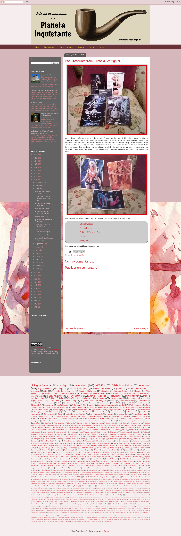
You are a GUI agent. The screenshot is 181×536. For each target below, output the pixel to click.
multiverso (73, 519)
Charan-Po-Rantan (61, 416)
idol (45, 391)
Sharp (131, 421)
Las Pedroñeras (95, 414)
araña (57, 512)
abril (37, 259)
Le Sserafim (54, 401)
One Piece (144, 439)
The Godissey (121, 506)
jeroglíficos (102, 517)
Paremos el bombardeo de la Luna (44, 90)
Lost (46, 495)
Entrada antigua (141, 328)
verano (148, 450)
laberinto (120, 517)
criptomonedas (83, 515)
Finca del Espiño (142, 454)
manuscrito (40, 519)
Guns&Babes (63, 486)
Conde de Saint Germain (78, 479)
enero (38, 269)
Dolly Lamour (93, 481)
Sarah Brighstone (69, 441)
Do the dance (49, 414)
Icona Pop (100, 488)
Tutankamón (67, 508)
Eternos (94, 445)
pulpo (48, 470)
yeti (100, 521)
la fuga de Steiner (123, 414)
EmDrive (51, 483)
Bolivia (63, 477)
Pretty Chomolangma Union (112, 499)
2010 (36, 294)
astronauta (99, 512)
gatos (88, 450)
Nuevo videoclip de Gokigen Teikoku (42, 213)
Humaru (86, 488)
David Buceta (123, 423)
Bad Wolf (96, 452)
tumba (80, 521)
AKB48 (99, 385)
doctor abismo (75, 468)
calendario (81, 385)
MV (43, 459)
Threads (146, 506)
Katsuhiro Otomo (128, 490)
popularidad (138, 519)
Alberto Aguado (54, 421)
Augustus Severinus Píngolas (94, 401)
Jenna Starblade (69, 393)
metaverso (41, 443)
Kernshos (145, 490)
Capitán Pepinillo (145, 477)
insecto (95, 517)
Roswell (129, 501)
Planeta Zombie (72, 434)
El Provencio (67, 412)
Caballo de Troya (99, 477)
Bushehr (147, 436)
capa (39, 515)
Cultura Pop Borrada (113, 479)
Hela (110, 486)
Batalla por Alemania (109, 452)
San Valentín (62, 463)
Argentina (60, 472)
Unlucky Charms (120, 508)
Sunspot (107, 463)
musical (90, 519)
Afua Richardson (59, 423)
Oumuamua (35, 441)
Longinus (127, 492)
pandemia (135, 468)
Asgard (75, 472)
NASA (113, 401)
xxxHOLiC (36, 452)
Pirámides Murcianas (89, 499)
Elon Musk (44, 483)
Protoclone (125, 499)
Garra (127, 483)
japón (85, 389)
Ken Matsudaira (126, 456)
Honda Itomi (46, 488)
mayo (38, 256)
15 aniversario (117, 436)
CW (91, 477)
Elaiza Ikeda (53, 412)
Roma (122, 501)
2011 (36, 291)
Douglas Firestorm (68, 445)
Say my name (81, 503)
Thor (143, 463)
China (77, 454)
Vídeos (91, 47)
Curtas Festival (111, 423)
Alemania (147, 470)
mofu (121, 450)
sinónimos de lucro (48, 418)
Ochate (135, 439)
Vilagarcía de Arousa (76, 465)
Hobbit (141, 486)
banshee (68, 427)
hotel (80, 436)
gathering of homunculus (139, 441)
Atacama (141, 472)
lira (139, 517)
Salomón (38, 503)
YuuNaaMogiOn (69, 450)
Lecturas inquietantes (136, 398)
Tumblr (83, 236)
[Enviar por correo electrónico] (74, 251)
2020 (36, 173)
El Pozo (145, 427)
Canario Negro (126, 477)
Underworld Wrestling (100, 508)
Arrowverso (68, 472)
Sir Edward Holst (81, 410)
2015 (36, 279)
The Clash (112, 506)
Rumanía (136, 501)
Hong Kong (55, 488)
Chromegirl (135, 443)
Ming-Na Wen (97, 459)
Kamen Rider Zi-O (41, 217)
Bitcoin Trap (118, 443)
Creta (96, 479)
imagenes (62, 389)
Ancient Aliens (90, 432)
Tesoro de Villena (84, 506)
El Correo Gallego (83, 445)
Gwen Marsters (133, 396)
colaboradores (70, 403)
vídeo (33, 416)
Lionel (116, 418)
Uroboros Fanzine (47, 465)
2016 (36, 276)
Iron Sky (44, 447)
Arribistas (85, 393)
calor (52, 468)
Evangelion (104, 445)
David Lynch (42, 445)
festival (53, 517)
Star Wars (122, 434)
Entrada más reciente (74, 328)
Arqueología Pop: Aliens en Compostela (49, 115)
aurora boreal (108, 512)
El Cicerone (143, 481)
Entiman (79, 412)
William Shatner (101, 441)
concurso (68, 515)
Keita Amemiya (105, 418)
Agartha (82, 407)
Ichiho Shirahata (141, 403)
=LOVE (49, 452)
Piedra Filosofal (46, 441)
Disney (111, 454)
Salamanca (42, 463)
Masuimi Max (36, 396)
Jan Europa (34, 490)
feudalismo (61, 517)
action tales (144, 465)
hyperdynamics (48, 432)
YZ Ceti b (101, 510)
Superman (145, 503)
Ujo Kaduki (123, 405)
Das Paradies (141, 479)
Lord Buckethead (138, 492)
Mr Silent (95, 497)
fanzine (118, 441)
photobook (34, 470)
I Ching (93, 488)
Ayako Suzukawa (65, 418)
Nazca (134, 447)
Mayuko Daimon (54, 425)
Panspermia (34, 499)
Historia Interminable (131, 486)
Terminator (74, 506)
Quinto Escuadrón (92, 461)
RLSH (46, 501)
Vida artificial (40, 510)
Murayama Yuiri (100, 412)
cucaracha (92, 515)
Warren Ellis (90, 465)
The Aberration (102, 506)
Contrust (90, 479)
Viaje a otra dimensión (49, 75)
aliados (45, 468)
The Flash (135, 463)
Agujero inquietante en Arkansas (43, 204)
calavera (137, 512)
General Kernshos (95, 416)
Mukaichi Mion (73, 430)
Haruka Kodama (101, 486)
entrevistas (77, 427)
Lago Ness (79, 492)
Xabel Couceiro (142, 434)
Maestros (74, 495)
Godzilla (120, 445)
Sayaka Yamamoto (117, 425)
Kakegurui (108, 490)
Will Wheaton (71, 510)
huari (114, 468)
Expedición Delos (78, 416)
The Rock (138, 506)
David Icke (41, 481)
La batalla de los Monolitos (75, 414)
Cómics (81, 47)
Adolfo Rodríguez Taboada (41, 348)
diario (65, 468)
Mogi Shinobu (124, 459)
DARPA (133, 479)
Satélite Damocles (86, 463)
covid (75, 515)
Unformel (131, 434)
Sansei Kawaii (56, 503)
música (74, 389)
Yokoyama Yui (132, 465)
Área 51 (128, 403)
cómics (147, 405)
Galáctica (120, 483)
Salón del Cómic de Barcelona (102, 430)
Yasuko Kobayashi (118, 465)
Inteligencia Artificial (41, 410)
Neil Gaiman (117, 497)
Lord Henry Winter (87, 447)
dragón (84, 468)
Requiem (104, 461)
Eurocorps (92, 483)
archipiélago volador (76, 512)
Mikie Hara (44, 497)
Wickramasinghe (60, 510)
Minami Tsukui (126, 418)
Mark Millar (90, 495)
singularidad (91, 470)
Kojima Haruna (37, 401)
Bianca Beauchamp (127, 401)
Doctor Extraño (82, 481)
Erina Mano (114, 432)
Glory (44, 486)
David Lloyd (49, 481)
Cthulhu (103, 479)
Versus (33, 510)
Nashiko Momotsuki (105, 497)
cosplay (61, 385)
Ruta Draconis (129, 461)
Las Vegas (73, 447)
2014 (36, 282)
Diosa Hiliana (129, 393)
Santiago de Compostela (106, 405)
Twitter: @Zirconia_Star (90, 232)
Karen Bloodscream (90, 418)
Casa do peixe (37, 479)
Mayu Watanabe (130, 495)
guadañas (120, 389)
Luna (32, 403)
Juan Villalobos (88, 490)
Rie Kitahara (74, 501)
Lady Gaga (138, 456)
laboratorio (128, 517)
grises (33, 443)
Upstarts (114, 393)
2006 (36, 307)
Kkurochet (45, 492)
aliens (145, 416)
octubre (38, 189)
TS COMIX (118, 403)
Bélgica (77, 418)
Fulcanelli (113, 483)
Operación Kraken (49, 393)
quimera (33, 521)
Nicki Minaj (126, 497)
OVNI (60, 403)
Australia (40, 474)
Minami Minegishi (115, 447)
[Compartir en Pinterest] (83, 251)
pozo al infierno (90, 436)
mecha (66, 519)
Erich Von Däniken (75, 396)
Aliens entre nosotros (46, 403)
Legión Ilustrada (62, 405)
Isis (58, 447)
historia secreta (89, 427)
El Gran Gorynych (143, 407)
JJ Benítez (95, 456)
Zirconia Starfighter (77, 255)
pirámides (34, 418)
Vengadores (57, 450)
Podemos (79, 461)
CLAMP (85, 477)
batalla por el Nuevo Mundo (93, 398)
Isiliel (52, 447)
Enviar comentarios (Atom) (111, 335)
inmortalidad (87, 517)
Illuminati (108, 488)
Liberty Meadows (111, 492)
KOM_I (65, 447)
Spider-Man (104, 503)
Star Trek (99, 463)
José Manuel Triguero (62, 490)
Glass (39, 486)
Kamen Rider (142, 401)
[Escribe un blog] (76, 251)
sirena (107, 436)
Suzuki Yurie (34, 506)
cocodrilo (143, 412)
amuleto (33, 436)
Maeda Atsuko (101, 447)
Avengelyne (48, 474)
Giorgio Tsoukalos (112, 416)
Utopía (124, 430)
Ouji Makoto (104, 407)
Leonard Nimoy (99, 492)
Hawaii (74, 439)
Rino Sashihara (144, 410)
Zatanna (128, 510)
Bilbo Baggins (124, 474)
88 (44, 452)
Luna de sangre (100, 439)
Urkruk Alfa (131, 508)
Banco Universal (73, 474)
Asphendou (108, 472)
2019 (36, 177)
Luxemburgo (53, 495)
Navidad (65, 425)
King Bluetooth (35, 492)
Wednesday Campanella (54, 427)
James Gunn (144, 488)
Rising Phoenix (39, 412)
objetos (127, 450)
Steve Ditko (129, 503)
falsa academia (71, 436)
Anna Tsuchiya (128, 407)
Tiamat (33, 508)
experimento (144, 515)
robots (100, 436)
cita (56, 515)
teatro (99, 470)
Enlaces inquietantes (65, 47)
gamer (126, 441)
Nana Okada (100, 393)
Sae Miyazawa (86, 425)
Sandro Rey (73, 463)
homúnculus (108, 414)
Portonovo (122, 421)
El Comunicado (36, 102)
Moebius (71, 497)
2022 (36, 167)
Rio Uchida (74, 425)
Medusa (139, 495)
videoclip (94, 521)
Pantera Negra (44, 499)
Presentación (49, 47)
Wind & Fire (80, 510)
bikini (40, 436)
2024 (36, 161)
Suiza (80, 441)
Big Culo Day (131, 452)
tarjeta (68, 521)
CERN (126, 443)
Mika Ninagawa (87, 405)
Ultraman (139, 421)
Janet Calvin (93, 421)
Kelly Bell (138, 490)
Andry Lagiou (128, 436)
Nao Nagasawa (137, 459)
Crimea (84, 454)
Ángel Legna (107, 521)
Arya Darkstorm (45, 389)
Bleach (141, 452)
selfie (50, 521)
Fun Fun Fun (35, 456)
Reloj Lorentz (54, 501)
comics (111, 441)
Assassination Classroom (121, 472)
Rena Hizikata (64, 501)
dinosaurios (60, 436)
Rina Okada (91, 501)
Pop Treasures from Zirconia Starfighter (42, 231)
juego (109, 517)
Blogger (106, 531)
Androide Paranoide (97, 396)
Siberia (117, 430)
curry (99, 515)
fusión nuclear (70, 517)
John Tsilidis (144, 432)
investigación (35, 414)
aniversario (34, 512)
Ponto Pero (144, 447)
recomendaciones (72, 470)
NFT (81, 430)
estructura (136, 515)
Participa (102, 47)
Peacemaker (77, 499)
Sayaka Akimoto (116, 412)
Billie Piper (133, 474)
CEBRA (78, 477)
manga (147, 421)
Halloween (41, 430)
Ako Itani (116, 407)
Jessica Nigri (57, 410)
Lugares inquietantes (108, 421)
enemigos (114, 515)
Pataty (62, 499)
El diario (36, 47)
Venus (64, 465)
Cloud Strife (65, 479)
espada (129, 515)
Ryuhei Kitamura (142, 461)
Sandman (46, 503)
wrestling (73, 432)
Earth (136, 481)
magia (32, 519)
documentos (116, 396)
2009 (36, 298)
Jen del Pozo (106, 456)
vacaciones (87, 521)
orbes (134, 450)
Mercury (146, 495)
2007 (36, 304)
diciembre (39, 182)
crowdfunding (70, 401)
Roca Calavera (114, 501)
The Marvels (130, 506)
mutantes (72, 407)
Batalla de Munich (114, 427)
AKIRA (124, 470)
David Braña (50, 439)
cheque (50, 515)
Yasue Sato (109, 510)
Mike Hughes (34, 497)
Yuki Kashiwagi (135, 405)
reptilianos (50, 443)
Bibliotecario (35, 405)
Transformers (46, 508)
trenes (74, 521)
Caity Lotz (117, 477)
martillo (60, 519)
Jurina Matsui (39, 407)
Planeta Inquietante (67, 461)
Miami (78, 459)
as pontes (81, 450)
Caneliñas (135, 477)
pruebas (146, 519)
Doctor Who (120, 454)
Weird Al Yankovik (103, 465)
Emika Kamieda (60, 483)
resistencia (60, 443)
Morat (88, 497)
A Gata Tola (47, 423)
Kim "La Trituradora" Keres (56, 430)
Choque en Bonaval (83, 423)
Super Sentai (104, 403)
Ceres (45, 479)
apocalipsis (50, 512)
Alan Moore (139, 470)
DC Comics (93, 454)
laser (135, 517)
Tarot (115, 463)
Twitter (75, 508)
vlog (77, 443)
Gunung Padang (74, 486)
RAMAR (40, 501)
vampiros (70, 443)
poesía (130, 519)
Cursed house (98, 423)
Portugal (68, 410)
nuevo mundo (116, 398)
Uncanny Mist (46, 450)
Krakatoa (53, 492)
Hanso (93, 486)
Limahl (120, 492)
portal (141, 450)
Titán (38, 508)
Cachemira (109, 477)
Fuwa (44, 456)
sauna (45, 521)
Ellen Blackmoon (138, 389)
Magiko (33, 434)
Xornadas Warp (91, 510)
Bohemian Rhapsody (52, 477)
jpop (104, 410)
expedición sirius (104, 468)
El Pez (67, 439)
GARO (33, 430)
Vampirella (145, 508)
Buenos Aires (70, 477)
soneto (57, 521)
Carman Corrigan (121, 391)
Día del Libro (128, 481)
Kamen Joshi (117, 490)
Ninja (87, 430)
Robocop (118, 461)
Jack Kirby (82, 439)
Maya (121, 495)
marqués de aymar (140, 414)
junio (37, 253)
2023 (36, 164)
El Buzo (59, 439)
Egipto (60, 414)
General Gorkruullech (137, 483)
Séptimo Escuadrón (53, 506)
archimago (64, 512)
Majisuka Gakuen (53, 459)
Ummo (81, 508)
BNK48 (56, 474)
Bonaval (71, 423)
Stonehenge (35, 450)
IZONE (74, 456)
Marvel (88, 412)
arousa (92, 512)
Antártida (78, 452)
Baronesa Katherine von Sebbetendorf (91, 474)
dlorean (62, 407)
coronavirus (49, 436)
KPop (90, 439)
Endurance (70, 483)
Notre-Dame (135, 497)
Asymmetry (134, 472)
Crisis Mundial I (121, 385)
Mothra (127, 447)
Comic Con (92, 407)
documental (106, 515)
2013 (36, 285)
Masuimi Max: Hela (42, 208)
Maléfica (82, 495)
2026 (36, 155)
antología (42, 512)
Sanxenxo (112, 434)
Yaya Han (144, 385)
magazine (145, 517)
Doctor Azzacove (60, 481)
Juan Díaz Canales (76, 490)
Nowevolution (144, 497)
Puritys (144, 499)
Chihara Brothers (54, 479)
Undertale (88, 508)
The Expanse (124, 463)
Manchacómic (113, 439)
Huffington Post (77, 488)
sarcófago (36, 423)
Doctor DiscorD (71, 481)
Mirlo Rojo (64, 497)
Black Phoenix (128, 427)
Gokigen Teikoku (56, 398)
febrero (38, 266)
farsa (39, 517)
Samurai (52, 463)
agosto (38, 247)
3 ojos (81, 432)
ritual (82, 470)
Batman (121, 452)
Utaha (138, 508)
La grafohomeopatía (42, 235)
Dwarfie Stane (118, 481)
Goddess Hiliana (136, 423)
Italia (125, 488)
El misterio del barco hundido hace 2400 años (42, 198)
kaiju (114, 517)
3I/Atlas (143, 393)
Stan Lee (112, 503)
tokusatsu (105, 391)
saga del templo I (61, 432)
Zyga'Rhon (95, 410)
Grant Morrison (53, 486)
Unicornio (111, 508)
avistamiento (144, 430)
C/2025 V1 (60, 454)
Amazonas (68, 452)
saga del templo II (116, 410)
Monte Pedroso (59, 434)
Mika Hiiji (86, 459)
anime (146, 510)
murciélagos (82, 519)
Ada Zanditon (101, 427)
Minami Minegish (54, 497)
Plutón (99, 499)
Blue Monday (40, 477)
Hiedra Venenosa (118, 486)
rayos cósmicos (58, 470)
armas (85, 512)
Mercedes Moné (67, 459)
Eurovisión (101, 483)
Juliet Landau (99, 490)
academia (35, 391)
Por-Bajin (58, 441)
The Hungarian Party (133, 425)
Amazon (42, 472)
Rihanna (82, 501)
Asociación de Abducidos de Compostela (91, 472)
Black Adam (141, 474)
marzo (38, 263)
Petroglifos (47, 461)
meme (127, 468)
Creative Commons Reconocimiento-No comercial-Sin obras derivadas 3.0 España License (44, 353)
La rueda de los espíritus (65, 492)
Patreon (68, 499)
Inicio (109, 328)
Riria (111, 461)
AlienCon (35, 472)
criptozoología (35, 432)
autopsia (117, 512)
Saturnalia (71, 503)
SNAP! (143, 501)
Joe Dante (51, 490)
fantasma (33, 517)
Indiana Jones (84, 456)
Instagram (84, 240)
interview (96, 450)
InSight (115, 488)
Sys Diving (43, 506)
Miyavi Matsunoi (110, 459)
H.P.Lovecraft (85, 486)
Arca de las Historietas (88, 403)
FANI (107, 483)
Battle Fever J (109, 474)
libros (121, 468)
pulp (42, 470)
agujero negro (35, 468)
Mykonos (75, 405)
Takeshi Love (65, 506)
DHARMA (103, 454)
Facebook (130, 454)
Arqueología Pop (45, 416)
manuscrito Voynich (50, 519)
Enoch (78, 483)
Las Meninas (88, 492)
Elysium (137, 391)
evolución (93, 468)
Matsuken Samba (112, 495)
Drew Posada (103, 481)
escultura (121, 515)
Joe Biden (43, 490)
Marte (136, 416)
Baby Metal (63, 474)
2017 (36, 273)
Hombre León (36, 488)
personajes (123, 519)
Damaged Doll (38, 439)
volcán (106, 470)
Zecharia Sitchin (137, 510)
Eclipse (137, 427)
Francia (112, 445)
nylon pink (97, 519)
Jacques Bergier (134, 488)
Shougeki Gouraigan (93, 503)
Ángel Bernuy (96, 443)
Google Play (53, 456)
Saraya (64, 503)
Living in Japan (40, 385)
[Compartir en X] (79, 251)
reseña (39, 521)
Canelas (69, 454)
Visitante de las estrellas (63, 391)
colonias (61, 515)
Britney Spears (102, 432)
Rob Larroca (51, 407)
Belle (116, 474)
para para (144, 468)
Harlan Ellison (64, 456)
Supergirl (137, 503)
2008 (36, 301)
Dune (110, 481)
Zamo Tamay (119, 510)
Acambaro (131, 470)
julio (37, 250)
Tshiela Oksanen (57, 508)
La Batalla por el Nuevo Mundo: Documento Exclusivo (42, 132)
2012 (36, 288)
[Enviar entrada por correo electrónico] (70, 252)
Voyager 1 (50, 510)
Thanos (94, 506)
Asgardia (87, 452)
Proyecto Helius (135, 499)
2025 (36, 158)
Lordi (40, 495)
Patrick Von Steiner (102, 389)
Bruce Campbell (48, 454)
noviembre (39, 185)
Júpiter (115, 456)
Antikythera (107, 443)
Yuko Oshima (131, 412)
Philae (56, 461)
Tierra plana (89, 441)
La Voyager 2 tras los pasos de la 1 (42, 226)
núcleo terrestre (106, 519)
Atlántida (139, 436)
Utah (58, 465)
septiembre (40, 244)
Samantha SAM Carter (100, 425)
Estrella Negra (125, 432)
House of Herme (65, 488)
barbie (130, 512)
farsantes (46, 517)
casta (44, 515)
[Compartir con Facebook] (81, 251)
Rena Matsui (130, 410)
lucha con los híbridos (109, 450)
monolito (137, 418)
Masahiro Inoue (125, 439)
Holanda (147, 486)
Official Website (86, 224)
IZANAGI (127, 416)
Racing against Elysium (88, 434)
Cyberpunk (125, 479)
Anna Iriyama (51, 472)
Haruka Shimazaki (69, 421)
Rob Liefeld (103, 434)
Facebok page (86, 228)
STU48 (33, 463)
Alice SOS (58, 452)
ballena (124, 512)
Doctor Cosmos (54, 445)
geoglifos (79, 517)
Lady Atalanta (48, 405)
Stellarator (121, 503)
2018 (36, 180)
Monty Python (80, 497)
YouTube (72, 398)
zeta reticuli (85, 443)
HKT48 (128, 445)
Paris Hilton (54, 499)
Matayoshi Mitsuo (100, 495)
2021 (36, 170)
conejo (58, 468)
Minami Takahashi (45, 434)
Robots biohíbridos (102, 501)
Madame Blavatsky (64, 495)
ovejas (115, 519)
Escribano (84, 483)
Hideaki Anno (41, 425)
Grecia (135, 432)
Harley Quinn (137, 445)
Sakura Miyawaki (54, 396)
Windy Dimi (133, 430)
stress (62, 521)
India (120, 488)
